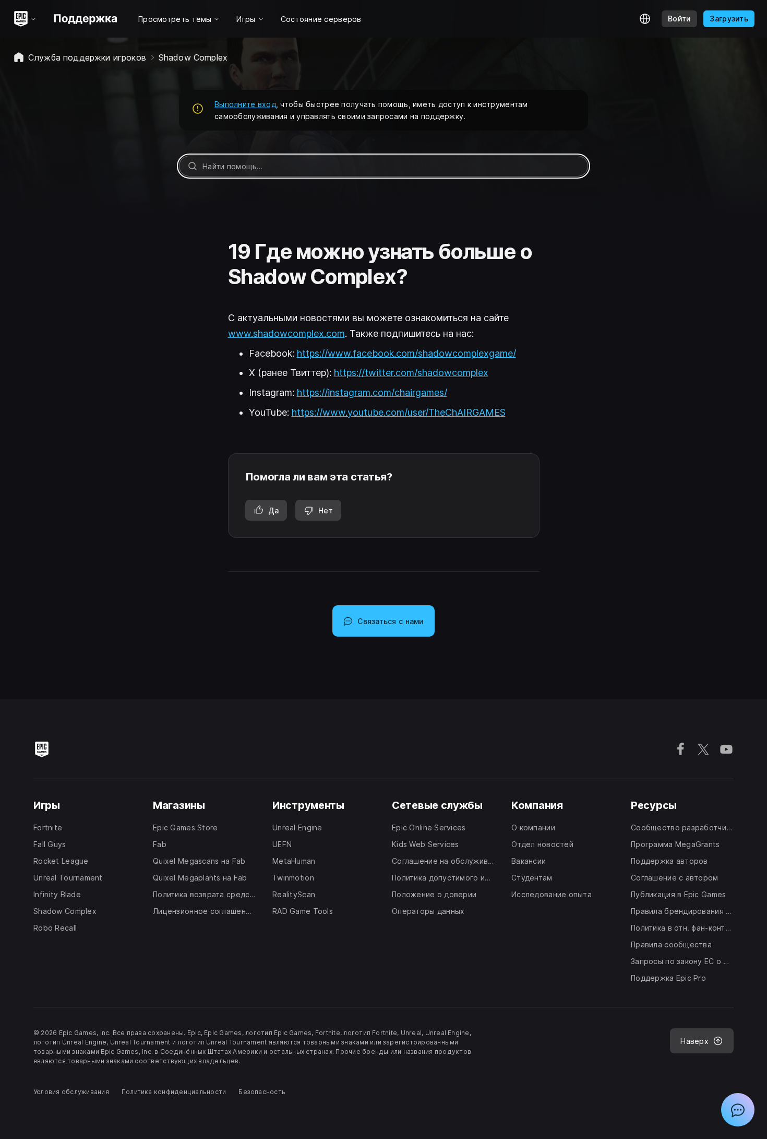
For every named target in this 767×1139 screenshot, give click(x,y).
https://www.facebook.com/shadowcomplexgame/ (406, 353)
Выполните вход (245, 104)
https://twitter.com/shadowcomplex (411, 372)
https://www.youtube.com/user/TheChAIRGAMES (399, 412)
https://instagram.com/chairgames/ (372, 392)
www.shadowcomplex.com (286, 333)
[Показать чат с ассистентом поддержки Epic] (737, 1109)
